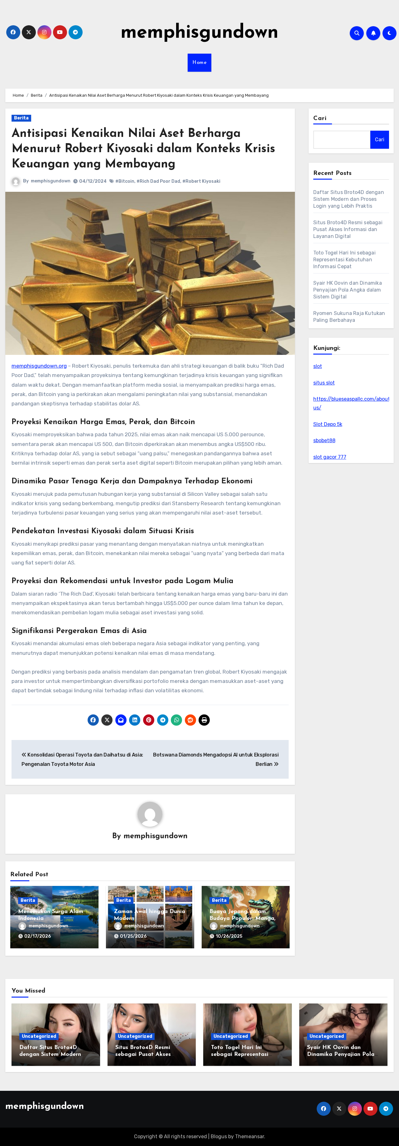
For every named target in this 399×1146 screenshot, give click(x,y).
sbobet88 (324, 440)
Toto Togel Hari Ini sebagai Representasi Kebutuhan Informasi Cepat (344, 259)
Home (199, 62)
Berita (21, 118)
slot (317, 366)
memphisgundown (199, 33)
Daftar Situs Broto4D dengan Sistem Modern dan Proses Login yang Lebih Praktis (348, 199)
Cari (320, 118)
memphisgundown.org (39, 366)
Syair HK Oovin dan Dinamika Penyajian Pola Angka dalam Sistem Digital (347, 290)
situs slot (324, 383)
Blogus (219, 1136)
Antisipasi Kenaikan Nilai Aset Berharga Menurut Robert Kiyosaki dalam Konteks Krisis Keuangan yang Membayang (143, 149)
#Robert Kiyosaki (201, 181)
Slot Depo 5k (327, 424)
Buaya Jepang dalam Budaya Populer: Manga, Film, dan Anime (242, 918)
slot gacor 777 (329, 457)
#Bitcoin (124, 181)
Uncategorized (39, 1036)
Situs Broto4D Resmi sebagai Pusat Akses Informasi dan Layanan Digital (347, 229)
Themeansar (249, 1136)
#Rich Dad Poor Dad (158, 181)
